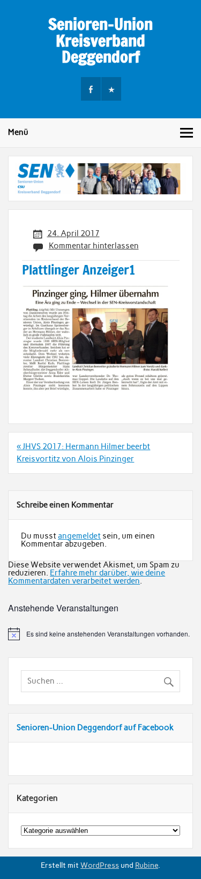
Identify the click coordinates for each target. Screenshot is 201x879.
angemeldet (79, 536)
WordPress (99, 865)
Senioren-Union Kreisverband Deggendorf (100, 40)
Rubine (146, 865)
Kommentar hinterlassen (94, 246)
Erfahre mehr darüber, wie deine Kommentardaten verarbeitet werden (86, 577)
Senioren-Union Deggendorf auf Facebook (95, 727)
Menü (18, 132)
